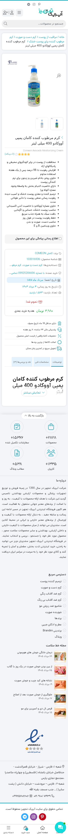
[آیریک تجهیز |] (51, 12)
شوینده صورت (53, 612)
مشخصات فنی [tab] (42, 362)
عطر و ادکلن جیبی (52, 624)
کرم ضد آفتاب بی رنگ (49, 600)
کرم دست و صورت (26, 37)
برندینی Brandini (52, 631)
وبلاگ (58, 637)
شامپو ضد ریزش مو (50, 606)
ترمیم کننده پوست (51, 581)
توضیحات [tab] (57, 362)
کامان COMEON (44, 253)
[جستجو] (5, 23)
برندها (58, 618)
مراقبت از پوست (48, 37)
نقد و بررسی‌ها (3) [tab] (22, 362)
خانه (61, 37)
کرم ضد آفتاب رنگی (51, 594)
